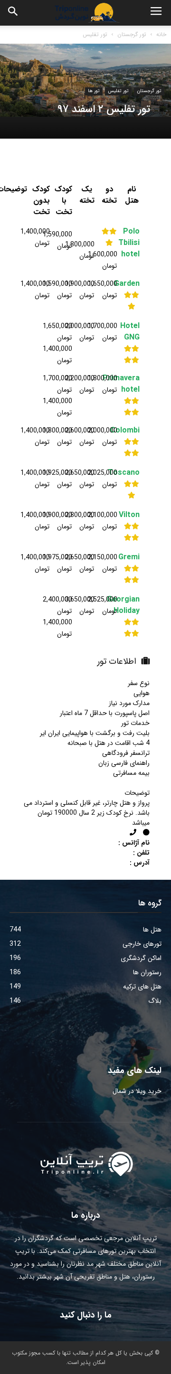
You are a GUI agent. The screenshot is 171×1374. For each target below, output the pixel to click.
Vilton (132, 515)
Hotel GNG (132, 331)
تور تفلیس (95, 34)
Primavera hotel (132, 384)
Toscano (132, 473)
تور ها (94, 90)
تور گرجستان (131, 34)
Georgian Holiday (132, 605)
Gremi (132, 557)
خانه (161, 34)
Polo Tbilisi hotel (132, 243)
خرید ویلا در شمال (137, 1091)
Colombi (132, 430)
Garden (132, 284)
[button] (13, 13)
